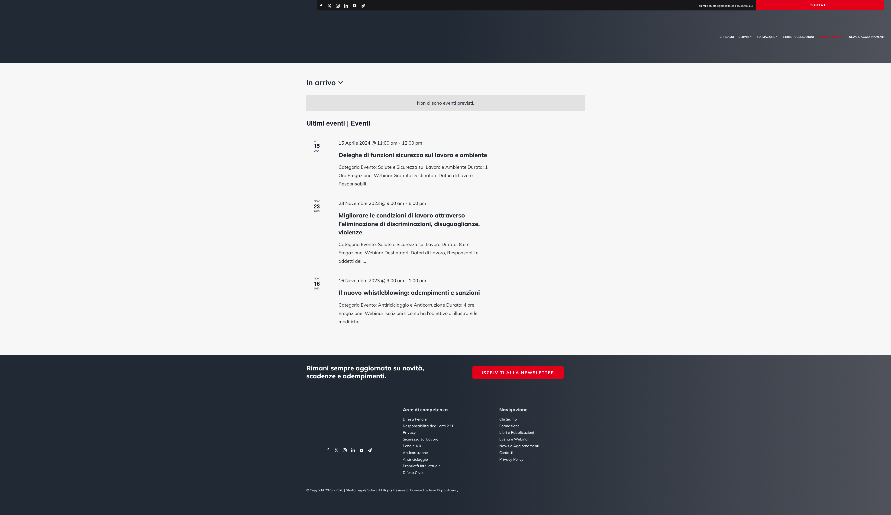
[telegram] (363, 6)
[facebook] (321, 6)
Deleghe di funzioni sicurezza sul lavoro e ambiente (413, 155)
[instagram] (338, 6)
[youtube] (354, 6)
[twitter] (329, 6)
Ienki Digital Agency (443, 490)
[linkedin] (346, 6)
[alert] (445, 103)
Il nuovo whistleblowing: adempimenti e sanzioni (409, 292)
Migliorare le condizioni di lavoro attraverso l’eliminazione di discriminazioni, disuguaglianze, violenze (409, 223)
